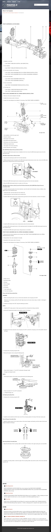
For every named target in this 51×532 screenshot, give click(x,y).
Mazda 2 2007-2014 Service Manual (8, 12)
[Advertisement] (25, 18)
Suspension (16, 12)
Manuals (4, 1)
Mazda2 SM (14, 1)
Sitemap (19, 1)
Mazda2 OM (9, 1)
